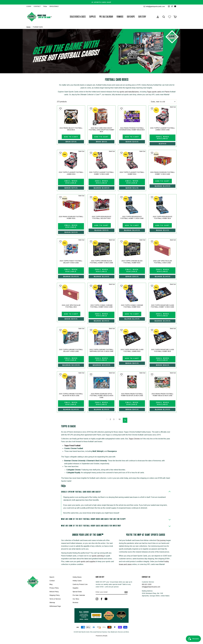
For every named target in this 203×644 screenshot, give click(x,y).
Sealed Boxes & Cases (78, 16)
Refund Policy (54, 591)
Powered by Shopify (101, 636)
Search (51, 577)
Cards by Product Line (80, 584)
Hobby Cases (77, 580)
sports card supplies (88, 561)
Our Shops (131, 16)
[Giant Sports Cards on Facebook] (101, 599)
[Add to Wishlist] (60, 108)
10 (119, 419)
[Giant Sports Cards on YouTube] (106, 599)
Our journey (161, 540)
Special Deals (77, 591)
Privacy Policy (54, 588)
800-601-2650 (146, 584)
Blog (50, 584)
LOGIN (28, 6)
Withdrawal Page (55, 606)
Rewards (120, 16)
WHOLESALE (54, 6)
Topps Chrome (134, 439)
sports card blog (98, 556)
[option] (101, 2)
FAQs (45, 6)
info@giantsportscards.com (155, 6)
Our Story (142, 16)
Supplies (92, 16)
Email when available (162, 137)
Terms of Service (55, 599)
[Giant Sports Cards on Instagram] (97, 599)
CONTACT (37, 6)
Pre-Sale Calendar (106, 16)
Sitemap (52, 602)
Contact (52, 580)
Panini (167, 92)
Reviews (75, 602)
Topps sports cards (154, 92)
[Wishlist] (169, 16)
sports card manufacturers (129, 92)
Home (28, 27)
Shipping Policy (54, 595)
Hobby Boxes (77, 577)
